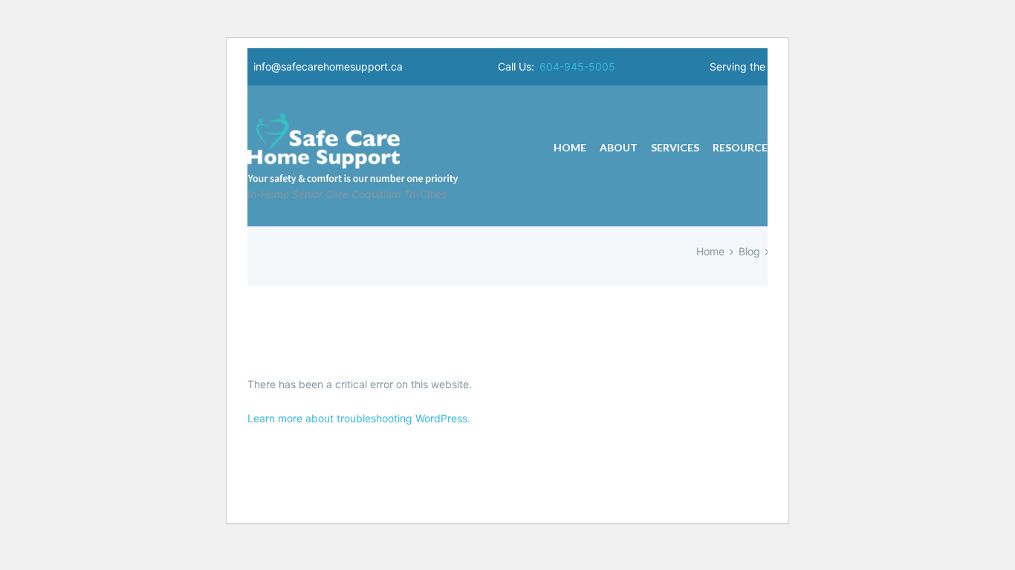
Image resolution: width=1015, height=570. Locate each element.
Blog (749, 251)
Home (710, 251)
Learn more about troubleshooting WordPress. (358, 418)
